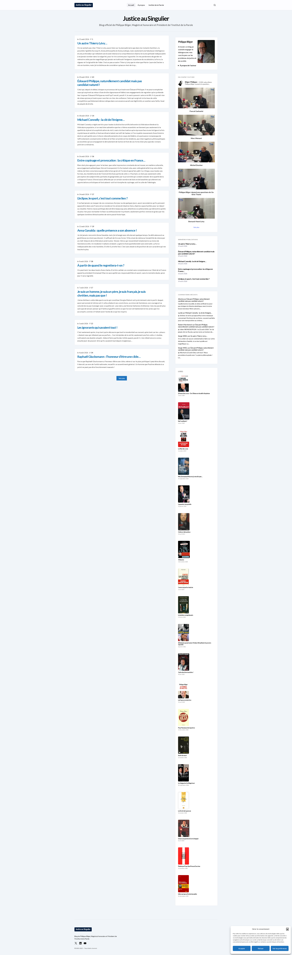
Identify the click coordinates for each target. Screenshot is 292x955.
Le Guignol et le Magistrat (186, 783)
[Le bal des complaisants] (183, 604)
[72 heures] (184, 549)
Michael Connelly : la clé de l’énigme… (192, 261)
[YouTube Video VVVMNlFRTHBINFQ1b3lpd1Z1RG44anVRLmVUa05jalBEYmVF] (196, 125)
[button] (287, 929)
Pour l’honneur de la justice (186, 728)
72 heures (181, 560)
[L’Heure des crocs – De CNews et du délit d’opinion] (183, 383)
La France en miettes (184, 700)
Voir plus (122, 378)
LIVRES (180, 371)
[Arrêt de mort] (183, 745)
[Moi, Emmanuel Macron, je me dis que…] (183, 466)
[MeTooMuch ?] (184, 410)
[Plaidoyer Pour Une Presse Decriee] (183, 856)
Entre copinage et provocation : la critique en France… (195, 270)
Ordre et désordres (184, 532)
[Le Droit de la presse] (183, 800)
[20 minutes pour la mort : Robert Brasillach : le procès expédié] (183, 632)
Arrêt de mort (182, 755)
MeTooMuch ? (182, 421)
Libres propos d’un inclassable (187, 894)
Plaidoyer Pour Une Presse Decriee (189, 866)
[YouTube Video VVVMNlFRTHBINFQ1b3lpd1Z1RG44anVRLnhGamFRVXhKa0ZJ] (196, 98)
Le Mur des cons (183, 449)
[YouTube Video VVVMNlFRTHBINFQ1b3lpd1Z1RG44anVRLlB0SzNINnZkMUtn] (196, 208)
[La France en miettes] (183, 689)
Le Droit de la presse (184, 811)
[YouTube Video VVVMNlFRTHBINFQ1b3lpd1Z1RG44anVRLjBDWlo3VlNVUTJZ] (196, 152)
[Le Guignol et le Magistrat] (183, 772)
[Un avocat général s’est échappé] (183, 828)
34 (92, 353)
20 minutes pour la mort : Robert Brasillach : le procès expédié (194, 643)
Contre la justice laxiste (185, 587)
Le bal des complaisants (185, 615)
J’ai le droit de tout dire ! (185, 672)
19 (93, 226)
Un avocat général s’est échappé (188, 839)
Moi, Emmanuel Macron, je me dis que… (190, 476)
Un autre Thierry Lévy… (187, 244)
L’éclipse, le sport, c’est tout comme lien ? (194, 279)
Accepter (241, 948)
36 (93, 156)
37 (93, 194)
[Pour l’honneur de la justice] (183, 717)
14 (93, 116)
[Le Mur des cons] (183, 438)
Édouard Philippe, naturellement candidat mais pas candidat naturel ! (196, 252)
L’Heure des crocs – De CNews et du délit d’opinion (194, 393)
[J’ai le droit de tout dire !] (183, 662)
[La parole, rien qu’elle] (184, 494)
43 (93, 77)
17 (92, 288)
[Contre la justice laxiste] (183, 577)
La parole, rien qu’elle (184, 504)
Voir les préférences (279, 948)
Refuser (261, 948)
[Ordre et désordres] (184, 521)
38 (92, 261)
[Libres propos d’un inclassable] (183, 883)
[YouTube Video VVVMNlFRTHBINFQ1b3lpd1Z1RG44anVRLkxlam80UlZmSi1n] (196, 179)
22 (92, 323)
